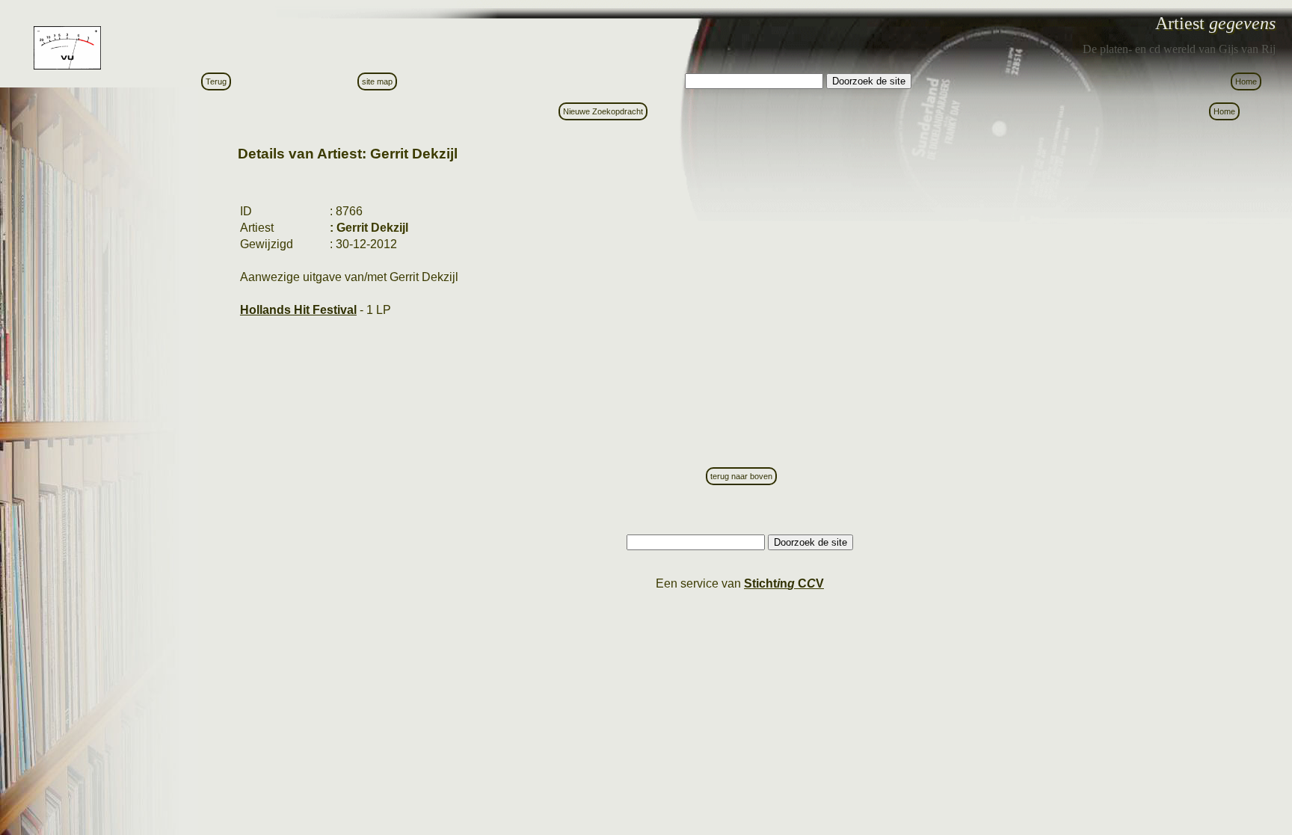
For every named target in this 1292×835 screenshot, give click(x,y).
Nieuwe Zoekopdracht (603, 111)
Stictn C (784, 583)
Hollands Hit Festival (298, 310)
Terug (216, 81)
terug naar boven (741, 476)
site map (377, 81)
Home (1246, 81)
